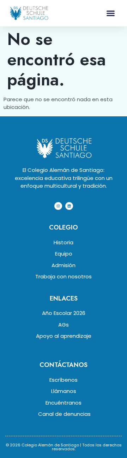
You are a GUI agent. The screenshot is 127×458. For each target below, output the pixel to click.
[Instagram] (58, 206)
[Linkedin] (69, 206)
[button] (110, 13)
